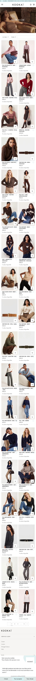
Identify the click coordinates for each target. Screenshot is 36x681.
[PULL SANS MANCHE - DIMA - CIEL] (9, 407)
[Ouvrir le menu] (3, 4)
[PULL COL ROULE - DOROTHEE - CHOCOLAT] (9, 149)
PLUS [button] (2, 655)
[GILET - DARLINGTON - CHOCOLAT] (9, 246)
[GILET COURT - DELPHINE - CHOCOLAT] (9, 181)
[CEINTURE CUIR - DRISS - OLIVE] (26, 343)
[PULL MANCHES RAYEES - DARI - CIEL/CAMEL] (26, 375)
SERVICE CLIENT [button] (6, 636)
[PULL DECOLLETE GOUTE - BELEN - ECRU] (9, 375)
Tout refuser (30, 679)
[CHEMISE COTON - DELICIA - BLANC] (9, 569)
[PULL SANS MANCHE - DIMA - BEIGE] (26, 278)
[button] (30, 4)
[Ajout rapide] (15, 61)
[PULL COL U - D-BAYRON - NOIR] (26, 504)
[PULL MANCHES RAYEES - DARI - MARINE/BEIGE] (9, 472)
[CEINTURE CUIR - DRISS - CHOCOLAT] (26, 149)
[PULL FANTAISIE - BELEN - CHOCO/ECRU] (26, 214)
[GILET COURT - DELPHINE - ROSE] (9, 84)
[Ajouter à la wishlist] (16, 65)
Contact (3, 641)
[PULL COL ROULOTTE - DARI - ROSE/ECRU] (9, 52)
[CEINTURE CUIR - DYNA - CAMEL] (9, 311)
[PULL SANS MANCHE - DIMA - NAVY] (9, 504)
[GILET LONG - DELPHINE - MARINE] (26, 439)
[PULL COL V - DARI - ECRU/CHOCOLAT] (26, 181)
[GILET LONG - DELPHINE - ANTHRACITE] (9, 536)
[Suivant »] (27, 624)
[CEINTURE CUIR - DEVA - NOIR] (26, 536)
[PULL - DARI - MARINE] (26, 407)
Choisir (6, 679)
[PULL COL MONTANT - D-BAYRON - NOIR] (9, 601)
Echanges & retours (5, 647)
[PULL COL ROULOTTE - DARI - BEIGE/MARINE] (26, 472)
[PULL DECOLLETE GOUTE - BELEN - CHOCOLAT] (9, 214)
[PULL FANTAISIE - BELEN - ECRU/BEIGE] (26, 311)
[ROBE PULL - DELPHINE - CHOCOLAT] (26, 117)
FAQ (2, 649)
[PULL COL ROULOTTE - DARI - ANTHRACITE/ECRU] (26, 569)
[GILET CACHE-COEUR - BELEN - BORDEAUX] (26, 84)
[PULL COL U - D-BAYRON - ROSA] (9, 117)
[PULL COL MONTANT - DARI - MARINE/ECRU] (9, 439)
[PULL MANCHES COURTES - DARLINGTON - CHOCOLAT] (26, 246)
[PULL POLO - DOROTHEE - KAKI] (9, 343)
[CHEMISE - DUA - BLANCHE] (26, 601)
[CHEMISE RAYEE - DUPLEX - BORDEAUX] (26, 52)
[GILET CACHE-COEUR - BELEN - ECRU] (9, 278)
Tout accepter (18, 679)
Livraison (3, 644)
